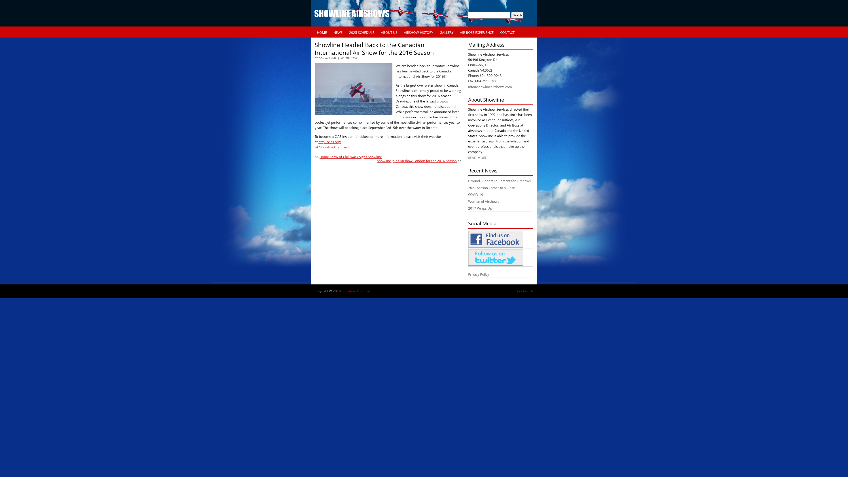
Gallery (446, 32)
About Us (389, 32)
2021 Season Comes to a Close (491, 188)
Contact (507, 32)
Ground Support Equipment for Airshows (499, 181)
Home (322, 32)
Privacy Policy (478, 274)
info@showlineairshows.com (490, 87)
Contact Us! (525, 291)
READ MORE (477, 157)
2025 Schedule (361, 32)
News (338, 32)
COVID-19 (475, 194)
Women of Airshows (483, 201)
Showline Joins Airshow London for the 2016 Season (417, 161)
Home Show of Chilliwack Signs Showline (351, 157)
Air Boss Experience (477, 32)
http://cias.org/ (329, 142)
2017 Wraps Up (480, 208)
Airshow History (418, 32)
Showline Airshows (356, 291)
